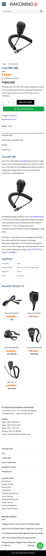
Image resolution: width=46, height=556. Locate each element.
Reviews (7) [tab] (6, 150)
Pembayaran (7, 471)
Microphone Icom (11, 119)
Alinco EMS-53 (12, 382)
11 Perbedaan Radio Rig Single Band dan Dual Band (22, 533)
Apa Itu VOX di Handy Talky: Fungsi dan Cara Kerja (22, 528)
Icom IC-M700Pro (9, 252)
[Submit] (41, 11)
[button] (4, 4)
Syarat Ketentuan (9, 462)
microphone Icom (37, 216)
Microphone (13, 64)
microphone (24, 161)
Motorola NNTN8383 (34, 313)
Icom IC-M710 (33, 249)
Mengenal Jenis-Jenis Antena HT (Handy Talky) (21, 524)
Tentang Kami (7, 448)
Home (4, 64)
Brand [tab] (4, 145)
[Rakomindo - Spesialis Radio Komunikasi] (23, 4)
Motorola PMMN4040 (12, 347)
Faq (3, 453)
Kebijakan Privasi (9, 467)
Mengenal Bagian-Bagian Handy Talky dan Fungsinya (19, 543)
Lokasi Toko (6, 458)
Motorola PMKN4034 (12, 313)
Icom (10, 126)
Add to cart (25, 102)
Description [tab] (7, 135)
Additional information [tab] (12, 140)
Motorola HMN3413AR (34, 347)
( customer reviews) (10, 78)
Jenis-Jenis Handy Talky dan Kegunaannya (19, 537)
